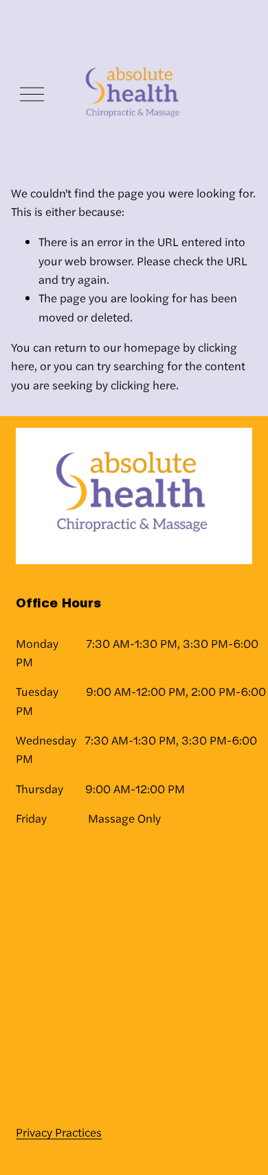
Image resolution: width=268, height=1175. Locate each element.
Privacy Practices (59, 1132)
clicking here (143, 384)
